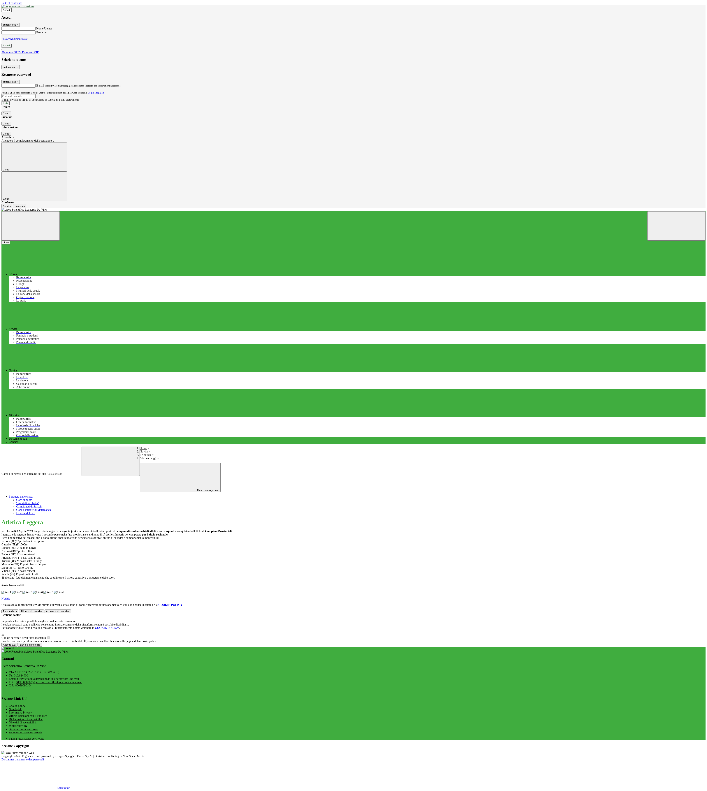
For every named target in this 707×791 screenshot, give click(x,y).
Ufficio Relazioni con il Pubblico (28, 715)
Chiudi (6, 113)
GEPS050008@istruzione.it (48, 678)
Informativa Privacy (20, 712)
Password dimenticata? (14, 38)
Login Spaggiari (96, 92)
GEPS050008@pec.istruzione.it (49, 682)
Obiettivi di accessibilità (22, 722)
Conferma (20, 206)
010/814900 (21, 675)
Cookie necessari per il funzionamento (24, 637)
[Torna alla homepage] (353, 209)
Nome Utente (44, 28)
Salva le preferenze (30, 644)
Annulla (7, 206)
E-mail (40, 85)
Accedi (6, 10)
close (6, 242)
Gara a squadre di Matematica (33, 509)
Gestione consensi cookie (23, 729)
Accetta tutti (57, 611)
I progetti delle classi (21, 496)
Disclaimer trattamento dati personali (22, 759)
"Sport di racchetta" (27, 503)
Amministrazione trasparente (25, 732)
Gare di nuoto (24, 499)
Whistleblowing (18, 725)
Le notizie (145, 454)
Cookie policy (17, 705)
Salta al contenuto (11, 3)
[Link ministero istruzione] (17, 6)
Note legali (15, 709)
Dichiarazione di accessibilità (26, 719)
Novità (144, 451)
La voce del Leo (25, 513)
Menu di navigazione (207, 490)
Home (143, 448)
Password (42, 32)
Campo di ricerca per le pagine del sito (23, 473)
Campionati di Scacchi (29, 506)
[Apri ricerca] (676, 226)
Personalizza (10, 611)
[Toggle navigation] (30, 226)
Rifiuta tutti (31, 611)
